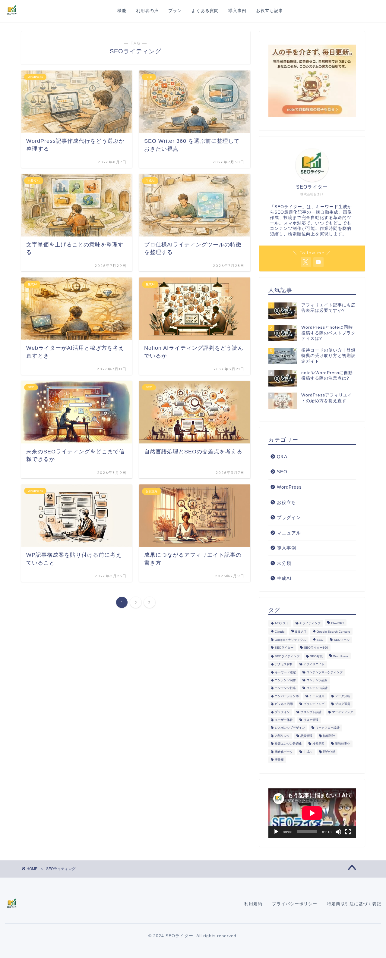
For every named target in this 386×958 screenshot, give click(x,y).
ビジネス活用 (284, 704)
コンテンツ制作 (285, 680)
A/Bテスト (282, 623)
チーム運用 (316, 696)
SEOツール (342, 639)
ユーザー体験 (284, 720)
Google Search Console (333, 632)
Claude (280, 632)
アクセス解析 (284, 664)
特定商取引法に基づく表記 (354, 903)
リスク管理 (310, 720)
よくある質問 (205, 10)
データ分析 (342, 696)
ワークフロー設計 (327, 728)
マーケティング (342, 712)
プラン (175, 10)
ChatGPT (337, 623)
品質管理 (306, 735)
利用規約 (253, 903)
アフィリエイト (313, 664)
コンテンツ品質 (316, 680)
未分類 (284, 563)
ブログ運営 (342, 704)
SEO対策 (316, 656)
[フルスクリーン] (348, 832)
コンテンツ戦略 (285, 688)
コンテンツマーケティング (324, 672)
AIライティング (310, 623)
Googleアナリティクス (290, 639)
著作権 (279, 759)
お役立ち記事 (269, 10)
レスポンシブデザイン (290, 728)
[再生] (276, 832)
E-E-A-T (300, 632)
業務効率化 (342, 744)
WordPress (289, 487)
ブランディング (313, 704)
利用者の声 (147, 10)
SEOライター (284, 648)
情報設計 (329, 735)
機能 (121, 10)
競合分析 (329, 751)
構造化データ (284, 751)
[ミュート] (338, 832)
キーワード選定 (285, 672)
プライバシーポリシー (294, 903)
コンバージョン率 (287, 696)
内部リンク (282, 735)
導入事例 (237, 10)
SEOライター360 (316, 648)
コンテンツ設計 (316, 688)
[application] (312, 812)
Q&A (282, 456)
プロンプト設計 (310, 712)
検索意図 (318, 744)
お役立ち (286, 502)
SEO (282, 471)
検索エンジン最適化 (288, 744)
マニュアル (289, 532)
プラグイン (289, 517)
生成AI (284, 578)
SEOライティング (287, 656)
